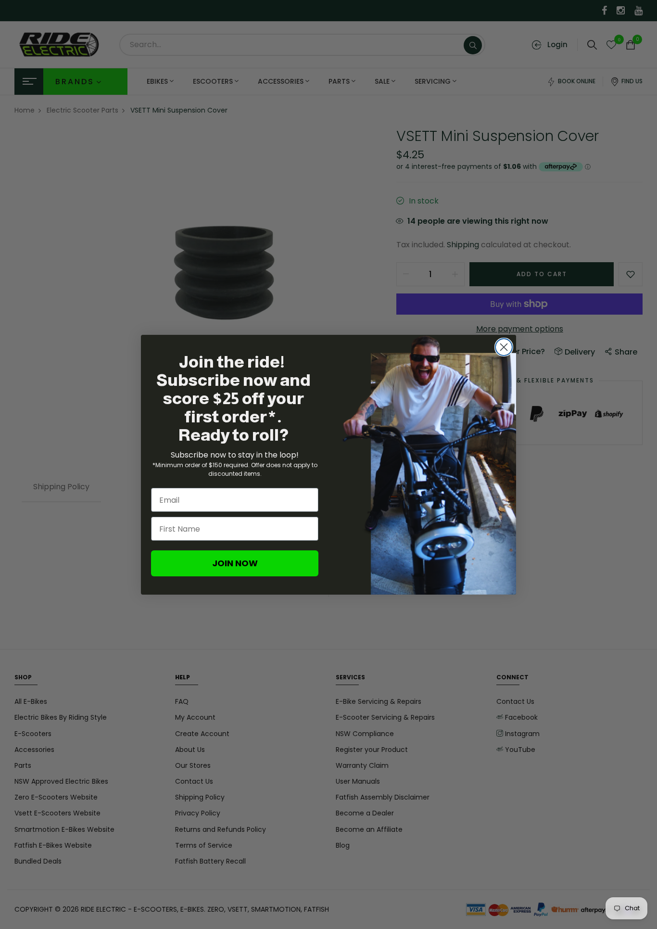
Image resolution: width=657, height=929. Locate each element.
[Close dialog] (503, 347)
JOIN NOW (235, 563)
